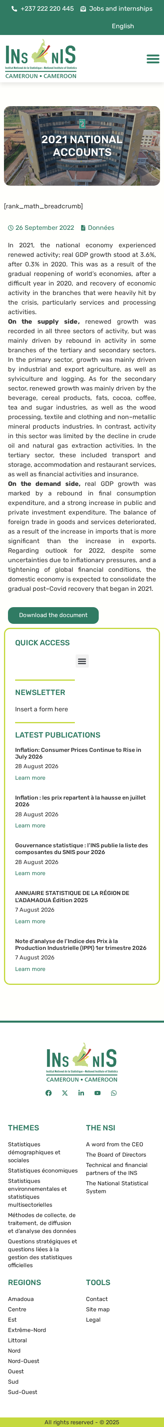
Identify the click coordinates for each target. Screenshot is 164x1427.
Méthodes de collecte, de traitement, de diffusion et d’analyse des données (42, 1223)
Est (12, 1319)
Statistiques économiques (43, 1170)
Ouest (16, 1371)
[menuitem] (123, 26)
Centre (17, 1309)
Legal (93, 1319)
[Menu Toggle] (153, 59)
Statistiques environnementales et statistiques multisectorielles (37, 1193)
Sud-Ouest (22, 1392)
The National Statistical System (117, 1187)
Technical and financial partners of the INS (117, 1169)
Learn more (30, 778)
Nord (14, 1350)
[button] (82, 661)
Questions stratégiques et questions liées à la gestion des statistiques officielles (42, 1253)
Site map (98, 1309)
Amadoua (21, 1299)
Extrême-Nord (27, 1330)
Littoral (17, 1340)
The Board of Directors (116, 1154)
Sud (13, 1381)
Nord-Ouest (23, 1361)
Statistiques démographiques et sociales (34, 1152)
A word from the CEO (114, 1144)
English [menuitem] (123, 26)
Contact (97, 1299)
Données (101, 227)
